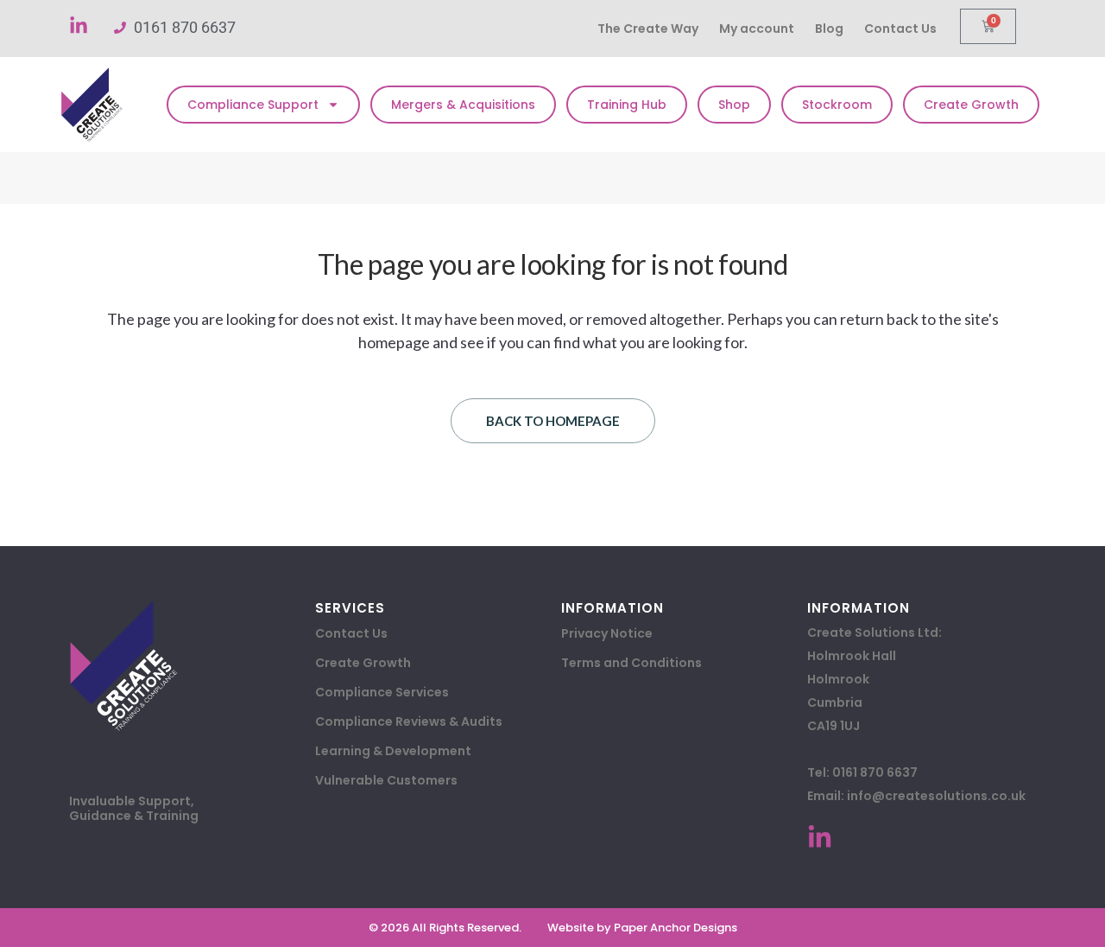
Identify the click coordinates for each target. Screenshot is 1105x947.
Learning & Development (393, 751)
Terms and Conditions (631, 662)
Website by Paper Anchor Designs (642, 927)
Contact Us (900, 28)
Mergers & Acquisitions (463, 104)
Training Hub (626, 104)
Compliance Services (382, 692)
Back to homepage (553, 421)
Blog (829, 28)
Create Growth (971, 104)
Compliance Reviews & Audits (408, 721)
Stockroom (837, 104)
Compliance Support (253, 104)
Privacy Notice (607, 633)
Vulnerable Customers (386, 780)
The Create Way (647, 28)
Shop (734, 104)
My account (756, 28)
